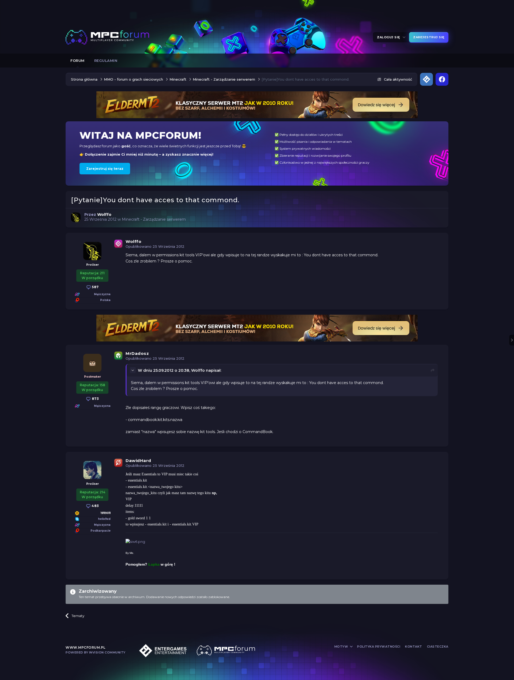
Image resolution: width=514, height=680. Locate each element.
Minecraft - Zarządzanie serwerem (154, 219)
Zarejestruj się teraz (104, 169)
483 (95, 506)
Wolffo (133, 241)
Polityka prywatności (378, 646)
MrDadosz (137, 353)
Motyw (341, 646)
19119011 (106, 513)
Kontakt (413, 646)
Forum (77, 60)
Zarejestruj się (428, 37)
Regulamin (106, 60)
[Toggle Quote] (133, 370)
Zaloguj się (389, 37)
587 (95, 287)
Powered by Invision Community (96, 652)
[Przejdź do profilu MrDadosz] (92, 363)
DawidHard (138, 460)
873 (95, 399)
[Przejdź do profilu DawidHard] (92, 470)
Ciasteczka (437, 646)
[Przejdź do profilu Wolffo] (76, 217)
